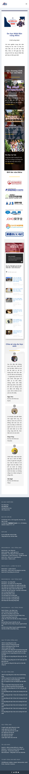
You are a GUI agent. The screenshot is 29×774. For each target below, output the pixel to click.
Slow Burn (7, 764)
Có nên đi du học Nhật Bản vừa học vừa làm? (17, 311)
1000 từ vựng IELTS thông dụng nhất (10, 644)
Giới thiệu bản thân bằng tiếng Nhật (10, 600)
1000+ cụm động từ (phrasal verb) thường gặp (12, 686)
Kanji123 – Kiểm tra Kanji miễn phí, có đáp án (12, 747)
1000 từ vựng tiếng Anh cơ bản (8, 643)
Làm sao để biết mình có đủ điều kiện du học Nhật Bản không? (17, 279)
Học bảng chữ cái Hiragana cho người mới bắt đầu (13, 585)
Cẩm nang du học (5, 509)
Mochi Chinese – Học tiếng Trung (9, 610)
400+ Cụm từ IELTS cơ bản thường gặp (10, 679)
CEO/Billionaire (5, 762)
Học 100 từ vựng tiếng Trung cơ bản (10, 613)
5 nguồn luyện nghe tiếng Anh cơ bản (10, 727)
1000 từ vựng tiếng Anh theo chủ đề (10, 646)
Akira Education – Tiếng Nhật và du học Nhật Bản (13, 752)
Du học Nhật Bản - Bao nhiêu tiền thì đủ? (18, 300)
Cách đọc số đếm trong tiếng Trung (9, 628)
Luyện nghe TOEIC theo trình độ (9, 737)
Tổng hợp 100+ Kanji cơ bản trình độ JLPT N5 (12, 588)
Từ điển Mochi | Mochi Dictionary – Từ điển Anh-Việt (14, 555)
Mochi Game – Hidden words (8, 559)
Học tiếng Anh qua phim (7, 734)
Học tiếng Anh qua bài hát (7, 732)
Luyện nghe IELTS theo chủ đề (8, 729)
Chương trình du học (6, 508)
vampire (15, 762)
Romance (12, 764)
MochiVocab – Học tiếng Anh (8, 550)
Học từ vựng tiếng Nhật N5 (8, 592)
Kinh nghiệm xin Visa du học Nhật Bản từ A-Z (17, 321)
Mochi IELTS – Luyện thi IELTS (8, 568)
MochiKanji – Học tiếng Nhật (8, 582)
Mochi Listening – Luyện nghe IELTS (10, 552)
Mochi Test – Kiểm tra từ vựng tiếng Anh (11, 557)
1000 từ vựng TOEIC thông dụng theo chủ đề (12, 684)
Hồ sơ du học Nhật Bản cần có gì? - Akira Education (18, 290)
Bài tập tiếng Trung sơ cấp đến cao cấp (10, 622)
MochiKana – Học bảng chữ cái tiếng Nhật (11, 583)
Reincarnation (21, 762)
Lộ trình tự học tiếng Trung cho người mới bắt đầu (13, 627)
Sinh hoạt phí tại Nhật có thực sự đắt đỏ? (17, 332)
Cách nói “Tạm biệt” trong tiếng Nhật (10, 598)
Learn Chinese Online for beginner (9, 612)
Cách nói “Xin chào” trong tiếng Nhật (10, 597)
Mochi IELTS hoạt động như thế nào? (10, 572)
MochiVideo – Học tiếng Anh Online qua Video (12, 553)
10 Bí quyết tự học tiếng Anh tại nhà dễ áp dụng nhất (14, 649)
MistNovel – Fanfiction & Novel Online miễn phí (12, 749)
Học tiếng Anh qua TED (7, 735)
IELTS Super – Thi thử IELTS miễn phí (10, 750)
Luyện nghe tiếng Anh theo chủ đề (9, 730)
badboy (11, 762)
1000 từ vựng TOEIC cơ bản (7, 648)
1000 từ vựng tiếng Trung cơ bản (9, 617)
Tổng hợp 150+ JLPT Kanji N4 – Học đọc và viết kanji (13, 590)
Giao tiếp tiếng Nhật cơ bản (8, 593)
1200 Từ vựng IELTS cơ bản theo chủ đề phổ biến (13, 678)
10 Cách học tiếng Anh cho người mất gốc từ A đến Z (14, 651)
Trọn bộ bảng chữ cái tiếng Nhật (9, 595)
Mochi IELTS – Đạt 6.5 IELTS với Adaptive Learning (13, 570)
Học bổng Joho (5, 504)
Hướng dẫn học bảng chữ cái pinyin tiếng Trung (12, 615)
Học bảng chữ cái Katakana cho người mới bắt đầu (13, 587)
